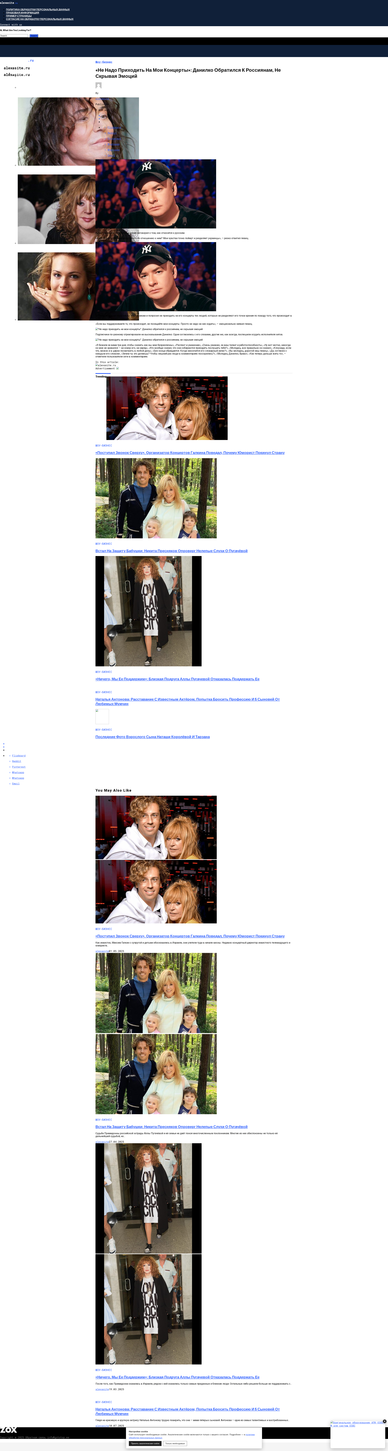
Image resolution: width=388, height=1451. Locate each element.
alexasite (102, 98)
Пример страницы (19, 15)
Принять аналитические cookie (145, 1443)
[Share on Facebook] (197, 115)
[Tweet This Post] (197, 118)
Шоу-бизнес (20, 73)
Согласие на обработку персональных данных (40, 19)
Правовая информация (22, 12)
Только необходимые (175, 1443)
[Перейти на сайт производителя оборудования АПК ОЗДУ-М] (358, 1434)
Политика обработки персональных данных (38, 9)
